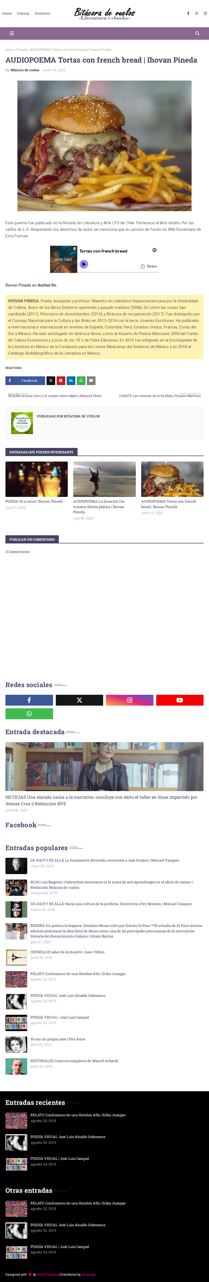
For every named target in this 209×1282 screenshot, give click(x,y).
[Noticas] (104, 766)
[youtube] (180, 700)
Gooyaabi (89, 1275)
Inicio (9, 50)
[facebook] (188, 13)
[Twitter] (51, 380)
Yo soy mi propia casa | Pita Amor (57, 1039)
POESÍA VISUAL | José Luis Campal (59, 1017)
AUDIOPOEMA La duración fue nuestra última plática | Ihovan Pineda (99, 506)
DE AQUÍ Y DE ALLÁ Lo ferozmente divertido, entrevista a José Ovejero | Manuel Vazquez (104, 860)
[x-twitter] (196, 13)
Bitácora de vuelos (25, 70)
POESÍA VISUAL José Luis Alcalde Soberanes (67, 995)
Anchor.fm (47, 285)
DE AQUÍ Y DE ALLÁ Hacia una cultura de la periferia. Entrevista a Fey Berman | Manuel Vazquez (111, 903)
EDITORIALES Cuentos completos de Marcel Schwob (74, 1060)
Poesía (22, 50)
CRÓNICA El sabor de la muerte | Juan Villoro (67, 951)
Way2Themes (47, 1275)
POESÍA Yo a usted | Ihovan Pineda (34, 501)
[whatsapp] (29, 713)
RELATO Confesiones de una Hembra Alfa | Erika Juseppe (78, 973)
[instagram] (204, 13)
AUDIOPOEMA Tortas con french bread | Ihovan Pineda (168, 504)
